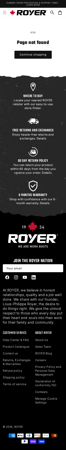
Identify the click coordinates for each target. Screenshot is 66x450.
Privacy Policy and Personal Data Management (48, 370)
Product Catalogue (16, 346)
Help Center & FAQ (16, 340)
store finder (32, 108)
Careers (40, 360)
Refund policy (12, 370)
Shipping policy (14, 377)
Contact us (10, 353)
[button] (4, 12)
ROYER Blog (43, 353)
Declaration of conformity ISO (45, 383)
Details (41, 138)
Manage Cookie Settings (46, 400)
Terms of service (14, 384)
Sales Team (43, 346)
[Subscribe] (59, 268)
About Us (41, 340)
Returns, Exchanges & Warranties (16, 362)
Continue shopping (33, 54)
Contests (41, 392)
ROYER (18, 426)
